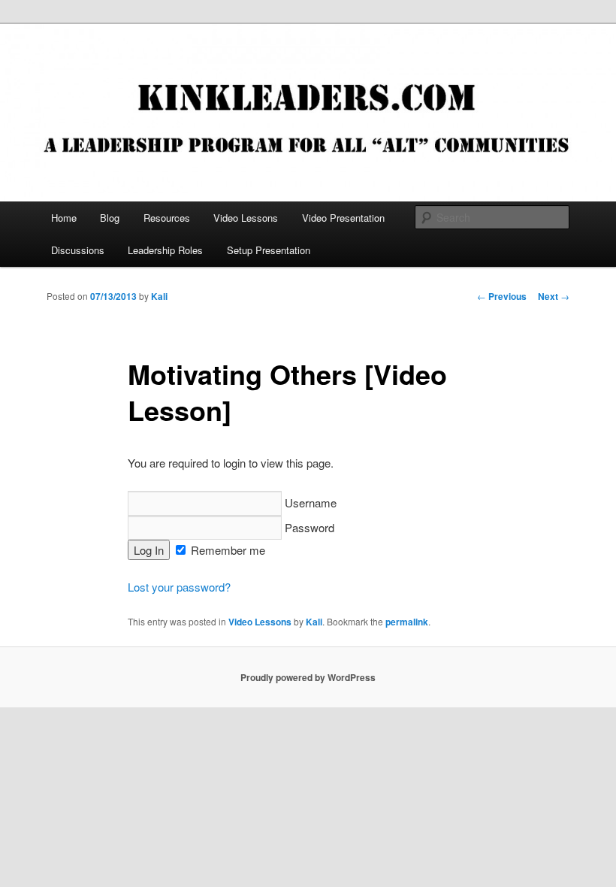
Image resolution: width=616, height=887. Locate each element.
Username (309, 502)
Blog (109, 217)
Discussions (77, 250)
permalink (406, 621)
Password (308, 527)
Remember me (226, 550)
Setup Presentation (268, 250)
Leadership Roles (165, 250)
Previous (502, 296)
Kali (159, 296)
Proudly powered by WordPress (308, 677)
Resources (166, 217)
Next (553, 296)
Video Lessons (245, 217)
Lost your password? (179, 587)
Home (64, 217)
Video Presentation (343, 217)
